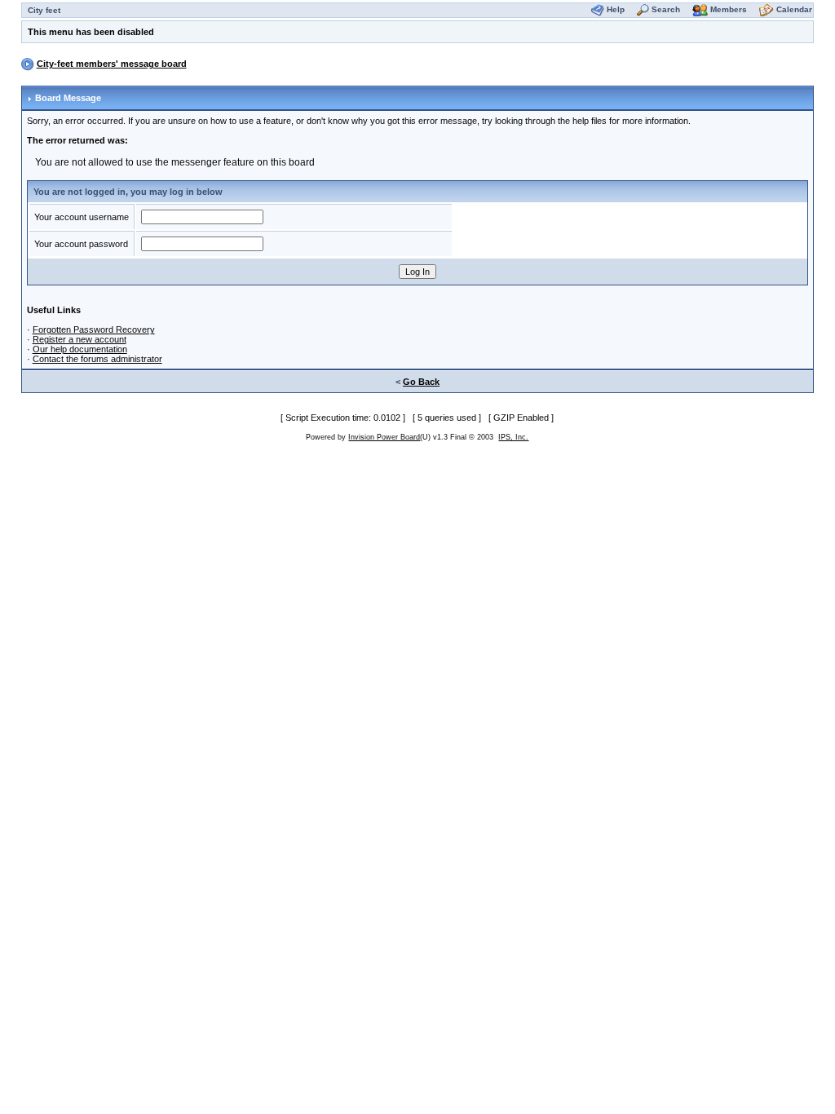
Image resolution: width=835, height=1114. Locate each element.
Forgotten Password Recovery (94, 329)
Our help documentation (80, 349)
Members (728, 9)
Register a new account (79, 339)
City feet (44, 10)
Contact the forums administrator (97, 359)
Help (616, 9)
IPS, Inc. (513, 437)
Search (666, 9)
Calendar (794, 9)
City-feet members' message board (112, 64)
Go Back (421, 382)
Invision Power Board (384, 437)
